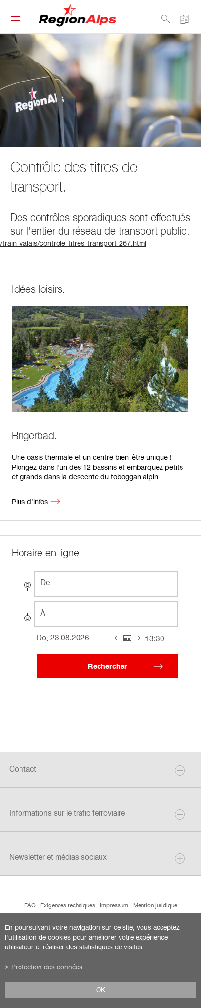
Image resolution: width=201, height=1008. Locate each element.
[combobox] (106, 584)
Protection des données (46, 967)
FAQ (30, 905)
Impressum (114, 905)
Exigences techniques (67, 905)
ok (100, 990)
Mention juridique (155, 905)
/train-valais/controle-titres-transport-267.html (73, 242)
